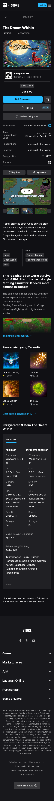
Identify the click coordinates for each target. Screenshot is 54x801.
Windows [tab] (11, 439)
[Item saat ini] (13, 211)
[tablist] (27, 440)
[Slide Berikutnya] (49, 211)
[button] (27, 336)
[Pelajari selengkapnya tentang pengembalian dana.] (49, 135)
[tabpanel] (27, 485)
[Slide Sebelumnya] (5, 211)
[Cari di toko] (6, 17)
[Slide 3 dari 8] (41, 211)
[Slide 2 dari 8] (27, 211)
